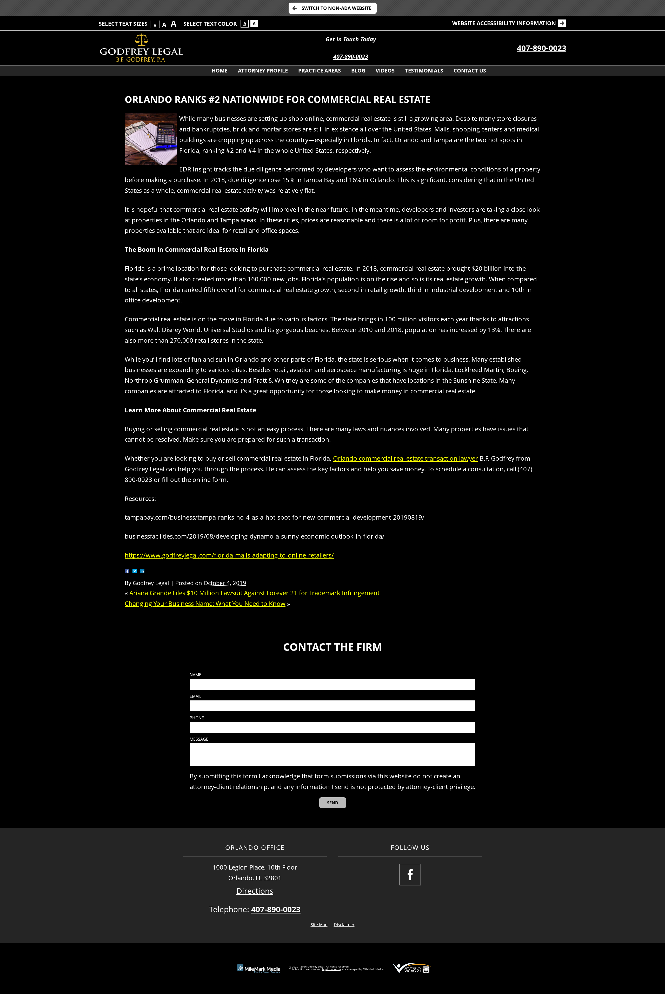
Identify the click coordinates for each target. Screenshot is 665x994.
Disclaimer (344, 924)
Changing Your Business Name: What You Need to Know (205, 603)
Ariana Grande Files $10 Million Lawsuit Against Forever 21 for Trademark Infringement (254, 592)
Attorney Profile (263, 70)
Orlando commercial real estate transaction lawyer (405, 458)
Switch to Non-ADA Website (336, 8)
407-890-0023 (350, 56)
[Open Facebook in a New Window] (410, 874)
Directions (254, 891)
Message (199, 739)
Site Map (319, 924)
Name (195, 675)
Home (220, 70)
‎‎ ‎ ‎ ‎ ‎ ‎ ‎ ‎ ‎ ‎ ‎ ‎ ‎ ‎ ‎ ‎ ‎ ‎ (190, 70)
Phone (197, 718)
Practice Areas (319, 70)
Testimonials (424, 70)
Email (195, 696)
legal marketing (331, 969)
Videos (385, 70)
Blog (358, 70)
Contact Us (470, 70)
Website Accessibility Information (504, 23)
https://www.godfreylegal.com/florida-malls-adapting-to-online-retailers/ (229, 555)
